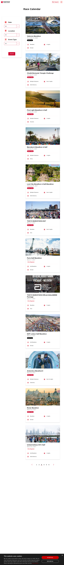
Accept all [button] (50, 557)
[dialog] (32, 559)
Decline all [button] (50, 561)
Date (10, 22)
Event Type (12, 39)
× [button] (62, 555)
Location (11, 31)
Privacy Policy (35, 563)
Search (12, 53)
